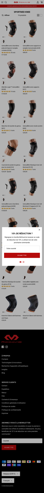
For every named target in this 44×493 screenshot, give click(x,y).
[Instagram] (23, 262)
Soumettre (22, 255)
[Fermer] (39, 229)
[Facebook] (20, 262)
